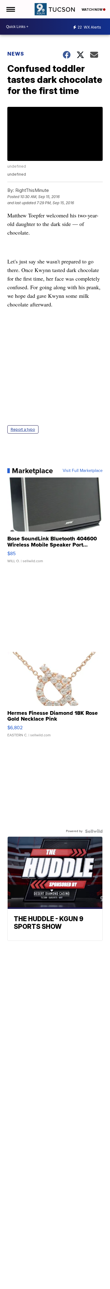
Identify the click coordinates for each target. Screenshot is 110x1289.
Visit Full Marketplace (83, 471)
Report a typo (23, 429)
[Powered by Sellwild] (94, 831)
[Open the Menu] (10, 9)
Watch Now (92, 9)
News (15, 54)
